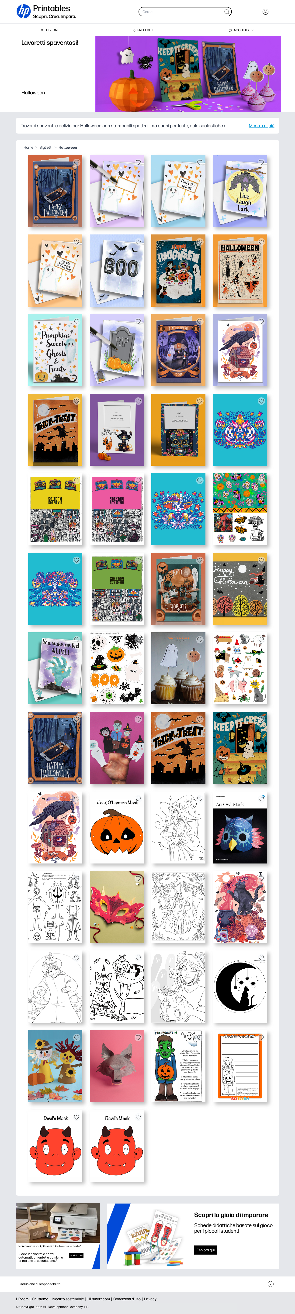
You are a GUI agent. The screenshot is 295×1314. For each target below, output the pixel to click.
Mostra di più (261, 125)
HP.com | (24, 1299)
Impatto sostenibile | (69, 1299)
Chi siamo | (42, 1299)
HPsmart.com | (100, 1299)
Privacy (150, 1299)
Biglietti (45, 147)
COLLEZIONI (49, 30)
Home (28, 147)
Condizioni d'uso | (128, 1299)
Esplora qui (206, 1250)
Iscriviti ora (76, 1255)
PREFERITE (145, 30)
